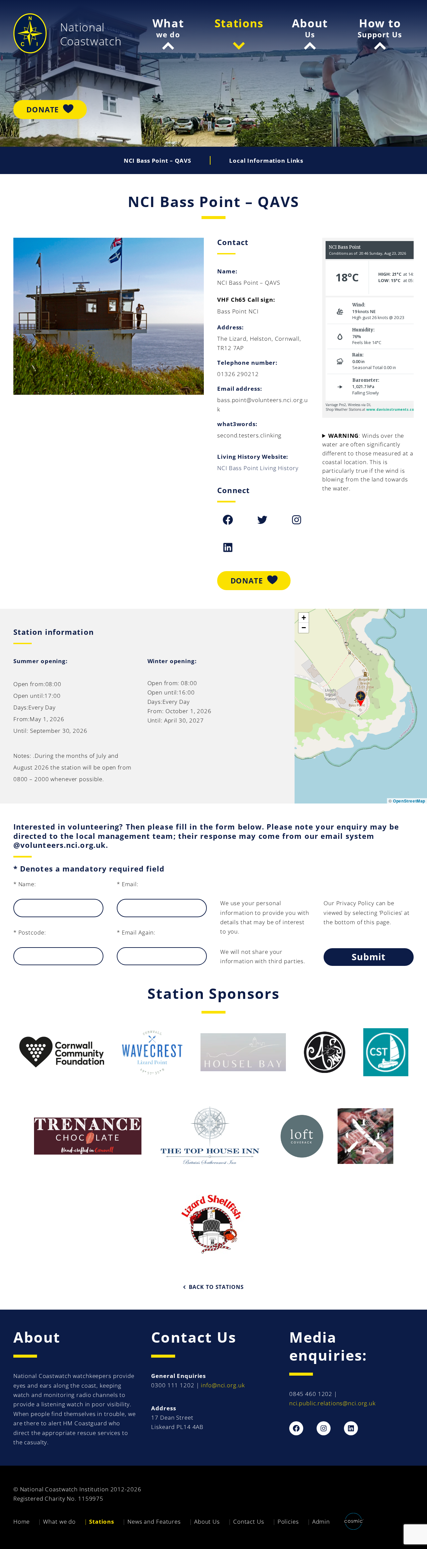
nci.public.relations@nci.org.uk (332, 1403)
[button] (361, 698)
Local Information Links (266, 160)
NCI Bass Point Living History (257, 468)
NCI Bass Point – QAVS (157, 160)
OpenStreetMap (409, 801)
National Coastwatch (91, 34)
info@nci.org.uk (223, 1385)
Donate (42, 109)
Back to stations (216, 1287)
